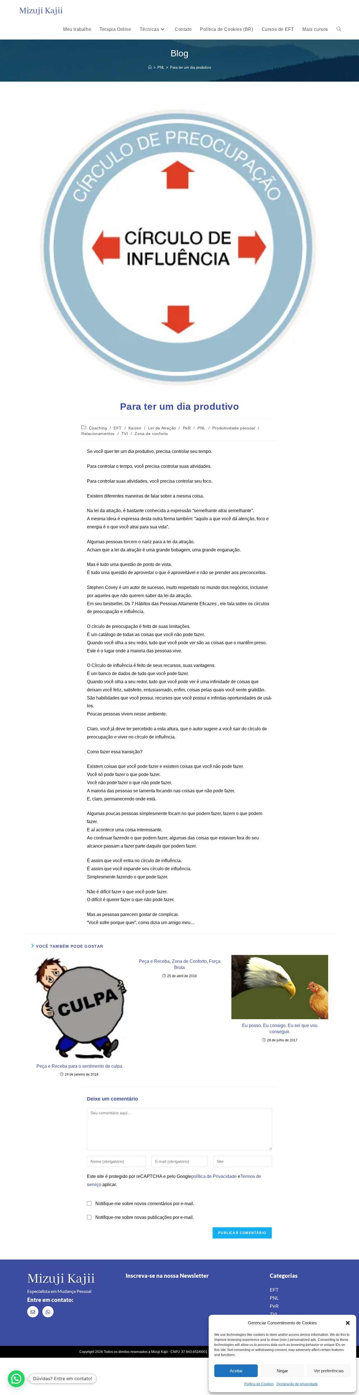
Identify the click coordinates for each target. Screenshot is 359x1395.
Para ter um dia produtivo (190, 67)
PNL (201, 428)
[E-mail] (32, 1311)
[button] (348, 1323)
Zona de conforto (151, 433)
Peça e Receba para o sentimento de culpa (79, 1066)
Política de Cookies (259, 1384)
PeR (187, 428)
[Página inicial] (150, 67)
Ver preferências (329, 1370)
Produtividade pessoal (233, 428)
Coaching (98, 428)
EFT (118, 428)
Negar (282, 1370)
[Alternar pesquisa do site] (338, 29)
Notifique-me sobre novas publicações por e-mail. (144, 1217)
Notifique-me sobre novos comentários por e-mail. (144, 1203)
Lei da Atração (162, 428)
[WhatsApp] (48, 1311)
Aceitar (236, 1370)
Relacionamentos (98, 433)
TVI (124, 433)
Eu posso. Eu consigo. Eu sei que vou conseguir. (279, 1028)
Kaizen (135, 428)
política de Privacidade (214, 1176)
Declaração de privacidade (297, 1384)
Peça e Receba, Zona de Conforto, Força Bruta (179, 964)
